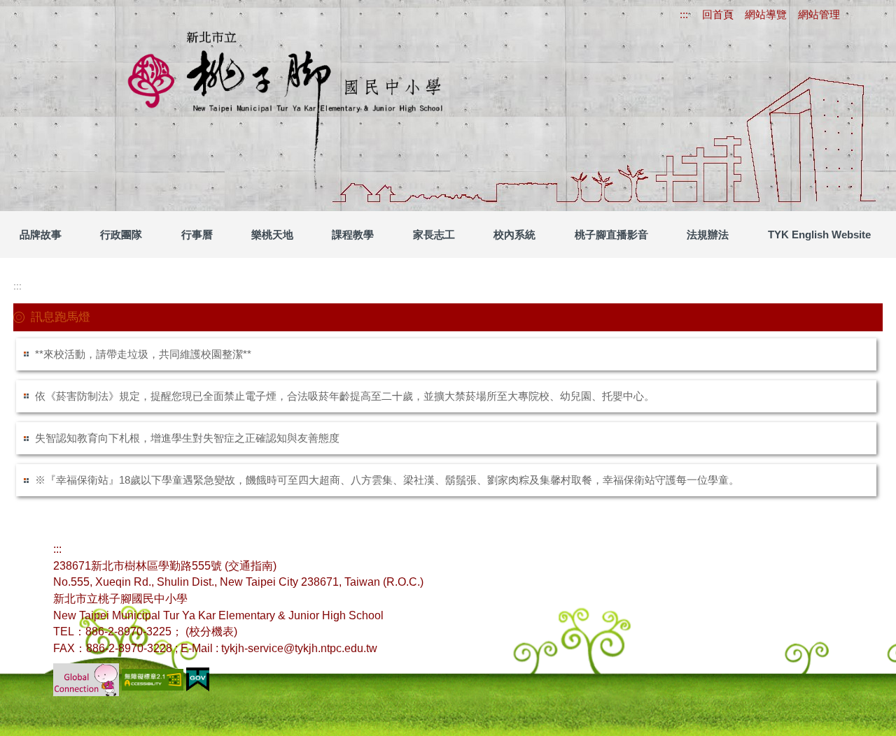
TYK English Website (819, 234)
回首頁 (718, 14)
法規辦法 (708, 234)
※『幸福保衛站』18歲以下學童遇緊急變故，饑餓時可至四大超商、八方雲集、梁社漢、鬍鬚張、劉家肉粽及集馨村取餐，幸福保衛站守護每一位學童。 (387, 480)
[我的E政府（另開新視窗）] (197, 678)
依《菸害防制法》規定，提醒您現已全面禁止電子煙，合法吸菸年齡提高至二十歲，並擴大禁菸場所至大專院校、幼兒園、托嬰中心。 (344, 396)
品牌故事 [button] (41, 234)
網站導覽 (766, 14)
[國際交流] (86, 678)
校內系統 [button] (514, 234)
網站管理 (819, 14)
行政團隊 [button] (121, 234)
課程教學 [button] (353, 234)
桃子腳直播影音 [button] (611, 234)
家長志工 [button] (434, 234)
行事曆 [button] (197, 234)
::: (684, 14)
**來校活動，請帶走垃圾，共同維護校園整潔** (143, 354)
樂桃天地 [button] (272, 234)
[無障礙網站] (154, 678)
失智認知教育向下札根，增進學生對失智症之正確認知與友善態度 (187, 438)
